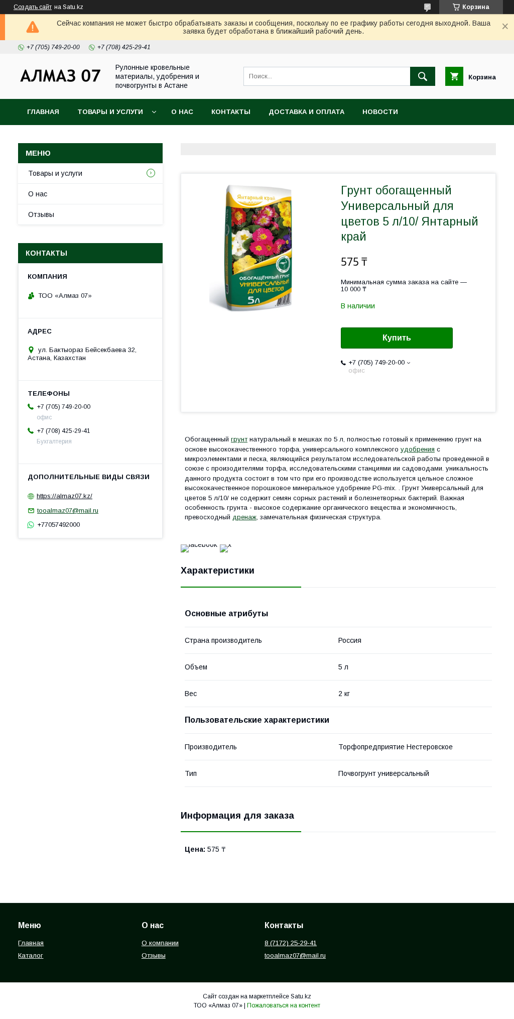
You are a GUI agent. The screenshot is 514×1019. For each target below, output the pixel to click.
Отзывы (41, 214)
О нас (182, 112)
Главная (43, 112)
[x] (225, 544)
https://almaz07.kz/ (64, 496)
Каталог (30, 955)
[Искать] (422, 76)
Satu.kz (301, 996)
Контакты (230, 112)
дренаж (244, 517)
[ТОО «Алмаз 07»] (60, 81)
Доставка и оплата (306, 112)
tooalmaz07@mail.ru (67, 510)
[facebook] (199, 544)
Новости (380, 112)
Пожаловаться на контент (283, 1005)
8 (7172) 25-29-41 (291, 943)
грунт (239, 439)
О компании (160, 943)
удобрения (418, 449)
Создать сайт (33, 7)
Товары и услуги (110, 112)
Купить (396, 337)
